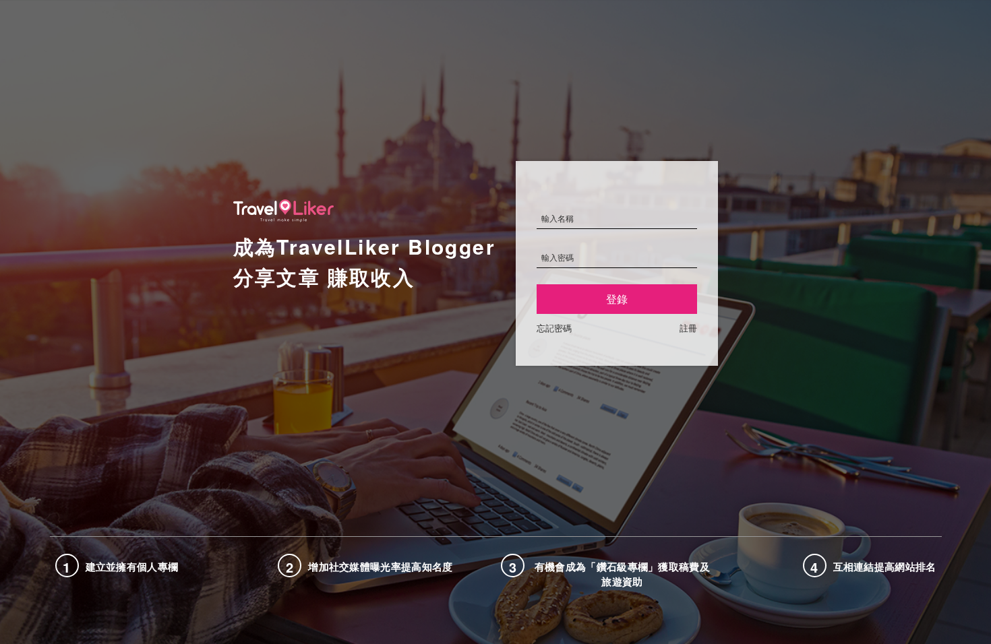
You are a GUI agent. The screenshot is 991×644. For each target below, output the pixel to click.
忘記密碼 (554, 327)
